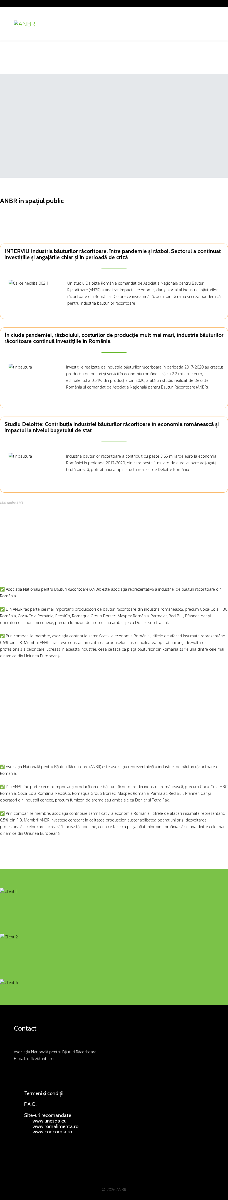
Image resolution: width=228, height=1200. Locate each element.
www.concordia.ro (52, 1132)
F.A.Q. (30, 1104)
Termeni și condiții (43, 1093)
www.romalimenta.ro (55, 1126)
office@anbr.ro (40, 1058)
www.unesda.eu (49, 1121)
